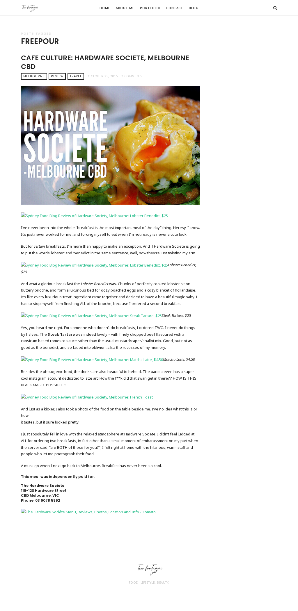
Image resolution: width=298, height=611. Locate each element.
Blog (193, 8)
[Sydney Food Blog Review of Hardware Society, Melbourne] (87, 396)
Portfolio (150, 8)
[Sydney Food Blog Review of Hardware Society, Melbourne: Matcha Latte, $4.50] (92, 359)
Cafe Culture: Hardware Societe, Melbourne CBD (105, 62)
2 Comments (131, 76)
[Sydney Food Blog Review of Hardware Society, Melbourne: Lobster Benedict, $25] (94, 215)
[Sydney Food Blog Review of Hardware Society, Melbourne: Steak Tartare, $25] (91, 315)
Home (105, 8)
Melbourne (34, 76)
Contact (174, 8)
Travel (76, 76)
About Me (125, 8)
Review (57, 76)
